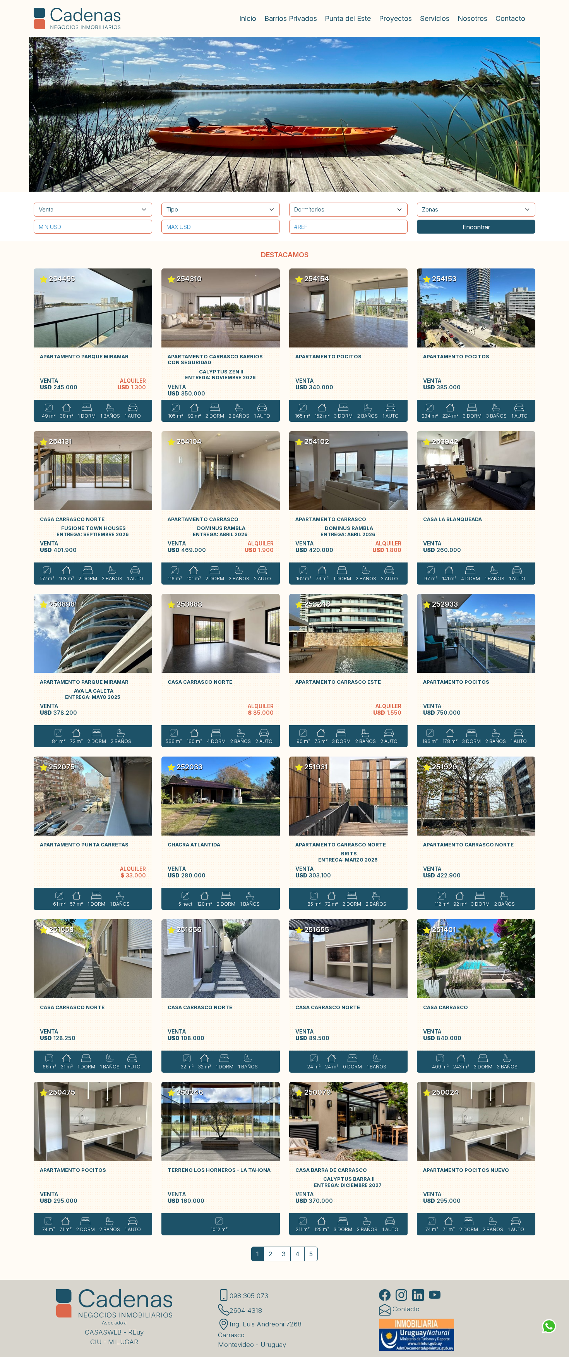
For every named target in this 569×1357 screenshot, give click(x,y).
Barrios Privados (290, 18)
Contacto (510, 18)
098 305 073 (249, 1296)
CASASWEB (103, 1332)
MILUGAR (123, 1342)
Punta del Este (348, 18)
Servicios (434, 18)
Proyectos (395, 18)
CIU (95, 1342)
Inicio (247, 18)
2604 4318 (246, 1310)
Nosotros (472, 18)
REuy (136, 1332)
